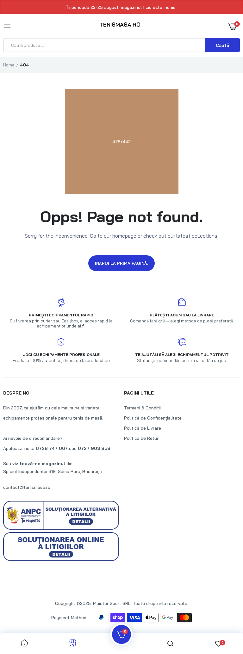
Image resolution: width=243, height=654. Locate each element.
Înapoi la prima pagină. (121, 263)
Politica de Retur (141, 438)
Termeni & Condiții (142, 408)
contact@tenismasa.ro (26, 487)
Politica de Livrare (142, 428)
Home (9, 65)
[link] (24, 643)
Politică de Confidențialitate (153, 418)
